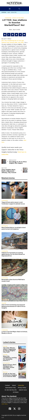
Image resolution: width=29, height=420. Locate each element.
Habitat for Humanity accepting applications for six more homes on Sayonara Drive (13, 254)
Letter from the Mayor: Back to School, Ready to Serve (14, 332)
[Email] (24, 34)
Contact (7, 385)
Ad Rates (15, 392)
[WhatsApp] (16, 34)
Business (5, 372)
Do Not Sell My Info (11, 390)
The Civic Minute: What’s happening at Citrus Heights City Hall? (9, 350)
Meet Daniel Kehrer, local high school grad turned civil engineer (14, 228)
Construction (6, 363)
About (14, 385)
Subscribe (21, 385)
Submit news (23, 390)
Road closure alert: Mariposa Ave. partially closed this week (9, 367)
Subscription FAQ (10, 387)
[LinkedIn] (12, 34)
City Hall (4, 303)
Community (5, 200)
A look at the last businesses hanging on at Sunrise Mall (10, 375)
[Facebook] (5, 34)
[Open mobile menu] (9, 8)
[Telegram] (20, 34)
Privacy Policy (22, 387)
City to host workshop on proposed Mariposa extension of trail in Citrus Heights (13, 306)
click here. (5, 404)
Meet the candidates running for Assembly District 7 (10, 358)
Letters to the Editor (18, 17)
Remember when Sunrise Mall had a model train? (13, 280)
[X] (8, 34)
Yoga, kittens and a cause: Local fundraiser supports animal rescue (13, 203)
